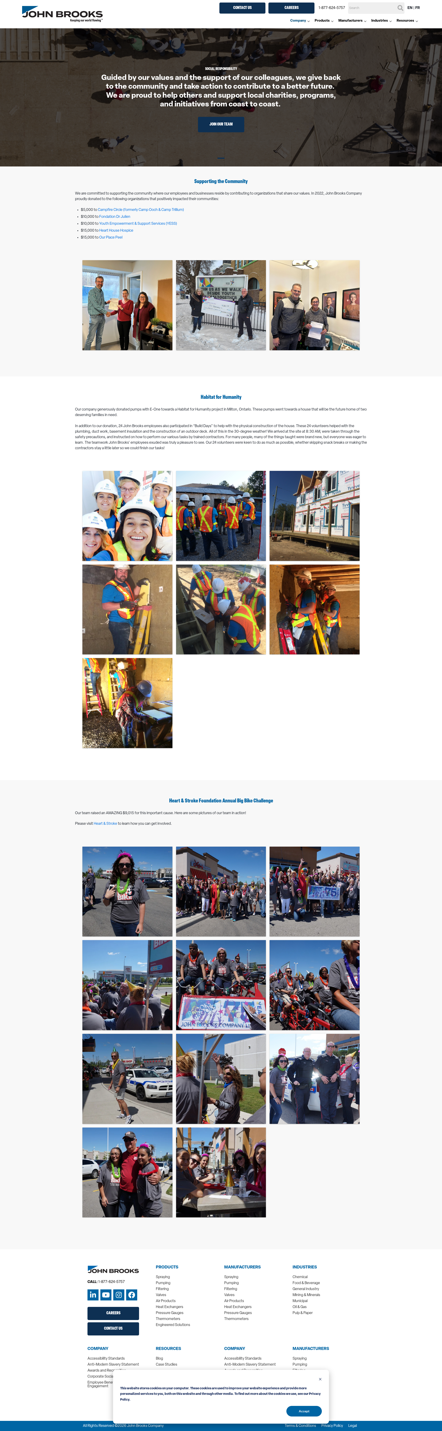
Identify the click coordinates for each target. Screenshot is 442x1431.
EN (410, 8)
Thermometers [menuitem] (168, 1319)
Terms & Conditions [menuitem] (300, 1426)
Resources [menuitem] (405, 21)
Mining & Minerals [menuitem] (306, 1295)
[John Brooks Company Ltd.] (62, 14)
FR (417, 8)
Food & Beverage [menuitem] (306, 1283)
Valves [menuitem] (161, 1295)
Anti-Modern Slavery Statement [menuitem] (113, 1365)
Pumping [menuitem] (163, 1283)
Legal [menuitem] (352, 1426)
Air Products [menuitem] (166, 1301)
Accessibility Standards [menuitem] (106, 1359)
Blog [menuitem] (159, 1359)
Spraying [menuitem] (163, 1277)
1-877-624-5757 (332, 8)
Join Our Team (221, 124)
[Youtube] (105, 1294)
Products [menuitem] (322, 21)
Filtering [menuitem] (162, 1289)
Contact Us (242, 8)
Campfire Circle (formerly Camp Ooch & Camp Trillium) (141, 210)
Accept (304, 1411)
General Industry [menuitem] (306, 1289)
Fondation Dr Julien (114, 217)
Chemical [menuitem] (300, 1277)
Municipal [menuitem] (300, 1301)
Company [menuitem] (298, 21)
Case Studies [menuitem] (166, 1365)
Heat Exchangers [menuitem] (169, 1307)
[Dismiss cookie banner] (320, 1380)
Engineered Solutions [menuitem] (173, 1325)
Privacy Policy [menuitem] (332, 1426)
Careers (292, 8)
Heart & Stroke (105, 824)
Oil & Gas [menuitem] (300, 1307)
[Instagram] (118, 1294)
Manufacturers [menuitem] (350, 21)
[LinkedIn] (93, 1294)
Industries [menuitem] (379, 21)
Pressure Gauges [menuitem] (169, 1313)
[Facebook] (131, 1294)
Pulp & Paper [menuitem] (303, 1313)
